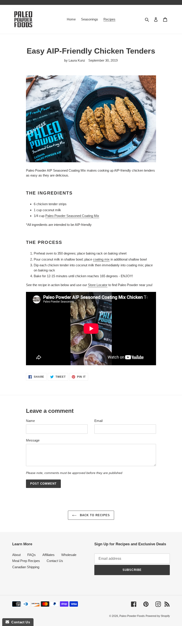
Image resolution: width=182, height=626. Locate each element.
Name (30, 421)
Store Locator (97, 285)
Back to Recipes (94, 515)
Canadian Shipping (25, 567)
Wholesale (68, 555)
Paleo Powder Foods (132, 616)
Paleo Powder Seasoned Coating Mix (72, 216)
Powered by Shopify (158, 616)
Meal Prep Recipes (26, 561)
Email (98, 421)
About (16, 555)
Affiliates (48, 555)
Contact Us (55, 561)
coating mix (101, 259)
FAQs (31, 555)
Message (33, 440)
